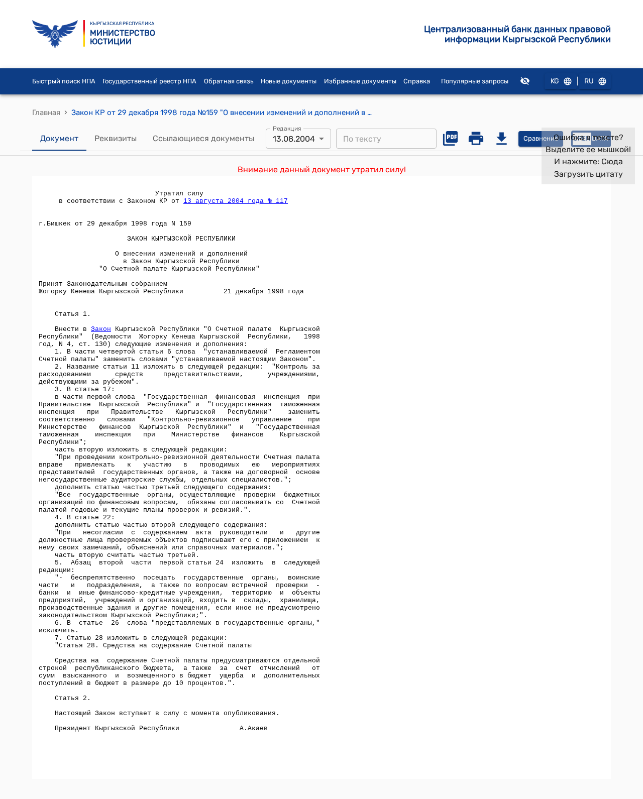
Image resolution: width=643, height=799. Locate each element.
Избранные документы (360, 81)
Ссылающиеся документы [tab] (203, 138)
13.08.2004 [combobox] (294, 139)
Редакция (287, 128)
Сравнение (540, 138)
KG (555, 81)
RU (589, 81)
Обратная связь (229, 81)
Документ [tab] (59, 138)
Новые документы (288, 81)
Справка (416, 81)
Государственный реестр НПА (149, 81)
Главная (46, 112)
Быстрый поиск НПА (63, 81)
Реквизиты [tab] (115, 138)
